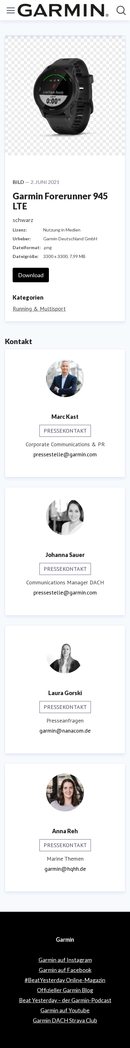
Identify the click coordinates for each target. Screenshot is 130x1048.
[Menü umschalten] (11, 10)
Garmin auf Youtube (65, 1010)
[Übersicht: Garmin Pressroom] (63, 10)
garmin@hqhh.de (65, 868)
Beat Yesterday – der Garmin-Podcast (65, 1000)
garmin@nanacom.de (65, 730)
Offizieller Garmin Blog (65, 990)
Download (31, 275)
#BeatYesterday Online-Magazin (65, 979)
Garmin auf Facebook (65, 969)
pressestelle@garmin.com (65, 454)
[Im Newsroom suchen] (121, 10)
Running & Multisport (39, 308)
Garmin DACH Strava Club (65, 1020)
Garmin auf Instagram (65, 959)
